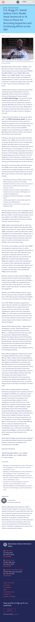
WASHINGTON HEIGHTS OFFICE (14, 569)
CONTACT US (7, 594)
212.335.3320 (7, 575)
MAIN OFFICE (9, 550)
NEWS (5, 8)
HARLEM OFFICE (9, 560)
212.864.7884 (7, 566)
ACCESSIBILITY (7, 587)
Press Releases (13, 8)
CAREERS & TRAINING (9, 596)
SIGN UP (9, 610)
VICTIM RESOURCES (8, 592)
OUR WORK (6, 585)
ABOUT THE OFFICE (8, 583)
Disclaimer (15, 614)
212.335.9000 (7, 556)
